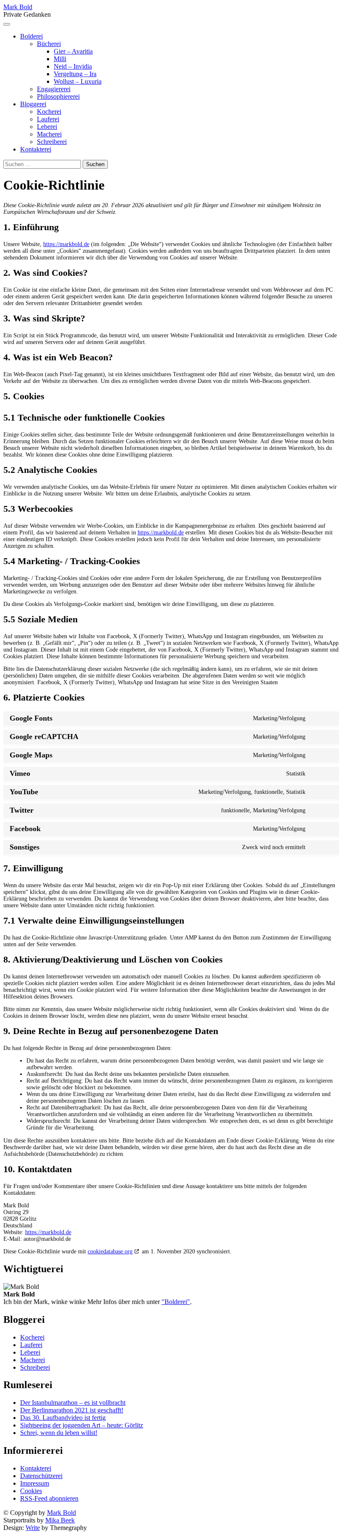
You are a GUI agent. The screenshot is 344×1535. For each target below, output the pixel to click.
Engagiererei (53, 88)
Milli (60, 58)
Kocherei (49, 111)
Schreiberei (52, 141)
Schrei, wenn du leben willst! (58, 1432)
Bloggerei (33, 104)
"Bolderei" (176, 1301)
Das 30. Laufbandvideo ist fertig (63, 1417)
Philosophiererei (58, 96)
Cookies (31, 1490)
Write (33, 1527)
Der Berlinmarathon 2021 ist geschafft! (71, 1410)
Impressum (34, 1483)
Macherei (49, 134)
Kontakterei (35, 149)
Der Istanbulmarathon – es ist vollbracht (72, 1402)
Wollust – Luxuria (78, 81)
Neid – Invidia (73, 66)
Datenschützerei (41, 1475)
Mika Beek (60, 1520)
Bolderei (31, 36)
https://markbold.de (66, 244)
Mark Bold (17, 6)
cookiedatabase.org (110, 1251)
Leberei (47, 126)
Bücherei (49, 43)
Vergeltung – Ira (75, 73)
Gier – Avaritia (73, 51)
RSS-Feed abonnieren (49, 1498)
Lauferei (48, 119)
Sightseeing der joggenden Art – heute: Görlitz (81, 1425)
